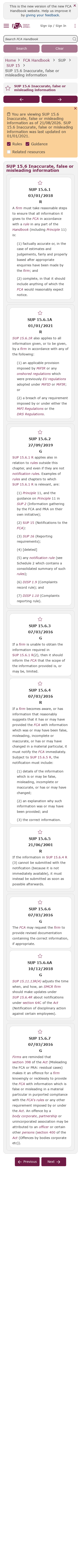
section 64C (32, 1003)
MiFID (46, 384)
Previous (30, 1161)
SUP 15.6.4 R (56, 857)
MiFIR (40, 368)
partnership (48, 1116)
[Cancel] (75, 109)
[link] (21, 25)
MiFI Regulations (30, 408)
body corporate (24, 1116)
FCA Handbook (36, 60)
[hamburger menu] (6, 26)
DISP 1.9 (30, 582)
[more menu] (75, 26)
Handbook (20, 229)
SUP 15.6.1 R (23, 457)
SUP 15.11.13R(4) (26, 981)
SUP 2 (21, 503)
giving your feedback (42, 15)
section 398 (21, 1062)
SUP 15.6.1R (22, 338)
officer (44, 1127)
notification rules (25, 473)
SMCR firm (52, 986)
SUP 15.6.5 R (40, 757)
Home (10, 60)
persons (28, 1132)
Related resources (28, 152)
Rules (17, 144)
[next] (59, 99)
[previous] (21, 99)
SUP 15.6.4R (22, 997)
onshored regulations (34, 373)
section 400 (46, 1132)
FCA (35, 218)
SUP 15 (13, 65)
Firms (16, 1057)
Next (51, 1161)
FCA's (31, 1100)
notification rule (42, 557)
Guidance (39, 144)
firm (19, 208)
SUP (62, 60)
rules (34, 462)
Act (55, 1002)
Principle (53, 229)
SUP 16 (28, 536)
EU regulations (54, 379)
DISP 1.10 (31, 595)
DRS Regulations (30, 414)
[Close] (74, 5)
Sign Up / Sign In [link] (53, 25)
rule (26, 224)
